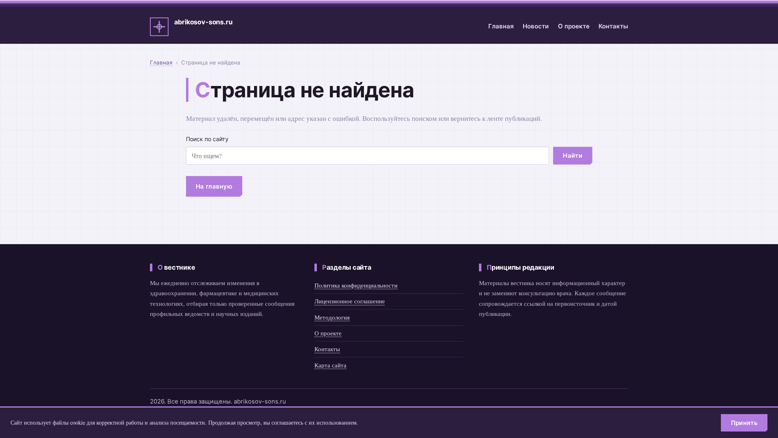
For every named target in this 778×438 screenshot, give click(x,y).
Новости (536, 26)
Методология (332, 317)
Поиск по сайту (207, 138)
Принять (744, 423)
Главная (501, 26)
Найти (572, 155)
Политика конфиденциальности (356, 285)
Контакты (613, 26)
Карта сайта (330, 365)
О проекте (574, 26)
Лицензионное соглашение (349, 301)
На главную (214, 186)
